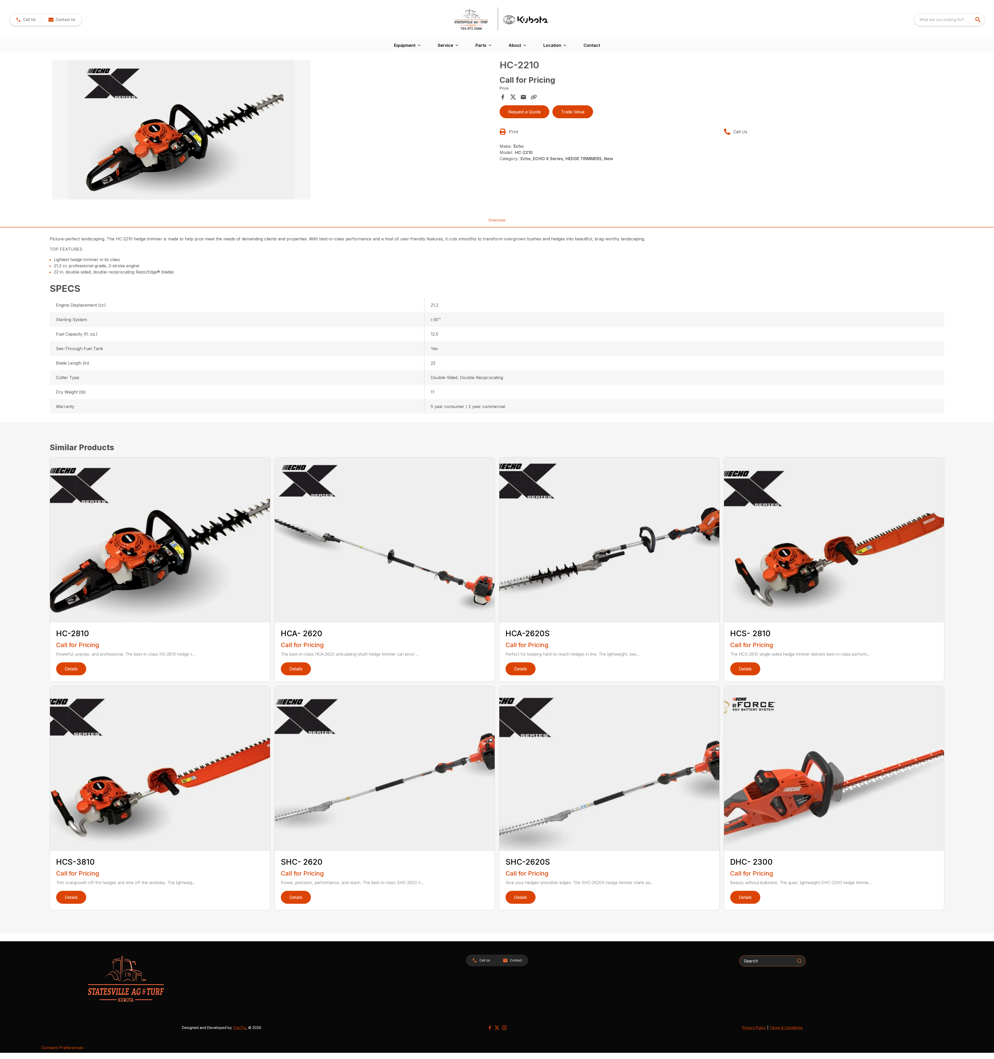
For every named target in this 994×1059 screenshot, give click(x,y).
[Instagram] (504, 1027)
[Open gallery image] (181, 129)
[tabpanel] (273, 130)
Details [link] (71, 668)
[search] (978, 20)
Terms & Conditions (786, 1027)
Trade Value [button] (572, 111)
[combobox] (949, 19)
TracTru (239, 1027)
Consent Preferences (62, 1047)
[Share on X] (513, 97)
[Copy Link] (534, 97)
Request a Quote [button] (524, 111)
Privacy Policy (754, 1027)
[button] (26, 19)
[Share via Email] (523, 97)
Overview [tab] (497, 220)
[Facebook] (489, 1027)
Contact (591, 45)
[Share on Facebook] (503, 97)
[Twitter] (497, 1027)
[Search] (799, 960)
